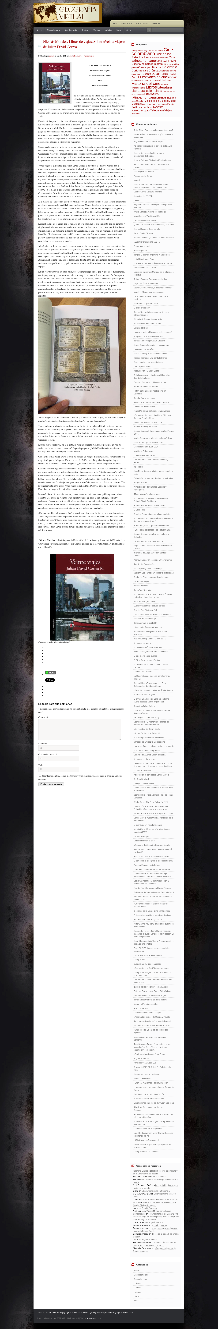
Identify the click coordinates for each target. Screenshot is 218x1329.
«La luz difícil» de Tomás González (149, 1099)
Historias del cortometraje (145, 619)
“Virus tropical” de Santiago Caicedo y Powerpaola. (150, 488)
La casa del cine (141, 328)
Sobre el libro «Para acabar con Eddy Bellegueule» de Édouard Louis (150, 684)
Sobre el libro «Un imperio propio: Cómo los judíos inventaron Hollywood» (153, 595)
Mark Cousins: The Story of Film (147, 216)
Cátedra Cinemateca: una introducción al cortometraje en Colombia (151, 882)
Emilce (136, 1202)
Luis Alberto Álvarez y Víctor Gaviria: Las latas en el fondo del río (153, 1134)
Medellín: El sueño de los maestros (149, 292)
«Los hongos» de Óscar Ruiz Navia (149, 738)
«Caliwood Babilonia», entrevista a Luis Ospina (151, 666)
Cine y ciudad (140, 960)
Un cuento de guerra (142, 643)
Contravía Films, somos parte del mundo (151, 577)
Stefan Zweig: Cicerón (143, 233)
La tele (136, 200)
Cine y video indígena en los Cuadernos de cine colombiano (152, 974)
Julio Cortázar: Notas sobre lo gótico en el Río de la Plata (153, 135)
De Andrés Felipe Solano (144, 706)
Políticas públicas (142, 107)
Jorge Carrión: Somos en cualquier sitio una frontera (153, 547)
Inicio (115, 23)
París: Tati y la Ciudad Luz (145, 1063)
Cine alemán (158, 51)
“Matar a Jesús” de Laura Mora (147, 494)
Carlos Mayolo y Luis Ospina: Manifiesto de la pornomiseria (153, 819)
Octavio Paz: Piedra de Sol (145, 610)
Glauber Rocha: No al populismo (148, 1129)
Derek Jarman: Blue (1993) (145, 623)
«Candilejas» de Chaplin (144, 455)
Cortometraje (140, 70)
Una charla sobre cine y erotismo (148, 750)
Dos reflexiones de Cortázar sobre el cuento (153, 263)
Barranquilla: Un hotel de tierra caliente (151, 1000)
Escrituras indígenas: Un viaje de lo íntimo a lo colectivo (154, 273)
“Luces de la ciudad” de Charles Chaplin (151, 402)
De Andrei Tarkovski (142, 770)
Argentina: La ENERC (143, 196)
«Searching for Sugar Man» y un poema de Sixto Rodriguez (152, 1145)
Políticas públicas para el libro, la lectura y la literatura (153, 147)
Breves (39, 30)
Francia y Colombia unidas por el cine (150, 382)
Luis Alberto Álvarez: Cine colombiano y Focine (151, 461)
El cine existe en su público (145, 656)
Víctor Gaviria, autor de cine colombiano (151, 652)
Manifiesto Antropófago (144, 451)
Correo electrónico (47, 754)
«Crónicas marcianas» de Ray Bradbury (151, 1083)
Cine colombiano (53, 30)
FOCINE (172, 77)
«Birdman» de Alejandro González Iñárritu (152, 845)
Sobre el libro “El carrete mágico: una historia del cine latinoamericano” (153, 519)
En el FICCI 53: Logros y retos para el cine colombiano (152, 949)
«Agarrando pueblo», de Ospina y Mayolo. (152, 1017)
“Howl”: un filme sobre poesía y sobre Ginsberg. (150, 1108)
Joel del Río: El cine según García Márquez (152, 888)
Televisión (157, 110)
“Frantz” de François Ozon (145, 564)
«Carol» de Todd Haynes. (145, 695)
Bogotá (146, 51)
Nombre (42, 743)
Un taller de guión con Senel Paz (148, 647)
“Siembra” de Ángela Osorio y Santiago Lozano (151, 554)
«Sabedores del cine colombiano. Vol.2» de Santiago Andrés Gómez (152, 416)
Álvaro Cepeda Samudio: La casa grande (151, 345)
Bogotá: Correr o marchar (145, 398)
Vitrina (128, 30)
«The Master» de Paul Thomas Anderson (151, 968)
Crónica (153, 70)
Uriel (135, 1220)
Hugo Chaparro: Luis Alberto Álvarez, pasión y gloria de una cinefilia (154, 942)
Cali (151, 51)
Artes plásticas (137, 51)
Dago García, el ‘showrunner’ (146, 283)
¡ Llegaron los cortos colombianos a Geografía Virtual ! (154, 1088)
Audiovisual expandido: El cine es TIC (150, 639)
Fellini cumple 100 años (144, 349)
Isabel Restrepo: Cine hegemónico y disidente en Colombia (154, 1123)
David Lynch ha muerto (144, 172)
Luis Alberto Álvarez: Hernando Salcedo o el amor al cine (153, 981)
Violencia (136, 114)
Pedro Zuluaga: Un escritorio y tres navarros (153, 560)
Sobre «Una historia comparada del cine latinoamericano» (151, 313)
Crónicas (85, 30)
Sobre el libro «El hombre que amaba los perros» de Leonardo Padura (151, 723)
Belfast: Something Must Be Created (149, 341)
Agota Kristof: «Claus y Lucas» (147, 371)
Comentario (44, 717)
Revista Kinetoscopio (148, 108)
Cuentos (96, 30)
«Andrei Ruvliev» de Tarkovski (147, 733)
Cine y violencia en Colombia (146, 1152)
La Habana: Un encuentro (145, 407)
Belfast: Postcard (141, 586)
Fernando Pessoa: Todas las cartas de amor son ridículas (153, 898)
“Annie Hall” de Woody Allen (146, 1004)
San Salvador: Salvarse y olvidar (148, 919)
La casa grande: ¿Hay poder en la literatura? (153, 332)
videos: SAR (156, 23)
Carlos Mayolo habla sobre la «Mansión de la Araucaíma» (153, 789)
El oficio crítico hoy (142, 308)
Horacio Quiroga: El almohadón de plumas (152, 160)
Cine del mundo (71, 30)
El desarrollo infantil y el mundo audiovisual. (153, 915)
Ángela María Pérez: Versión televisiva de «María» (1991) (152, 830)
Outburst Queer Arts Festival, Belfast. (149, 606)
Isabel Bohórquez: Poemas (145, 259)
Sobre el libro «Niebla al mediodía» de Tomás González (153, 796)
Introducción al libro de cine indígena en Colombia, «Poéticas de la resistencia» (151, 807)
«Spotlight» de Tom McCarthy (146, 717)
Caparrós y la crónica (143, 246)
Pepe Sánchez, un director (145, 601)
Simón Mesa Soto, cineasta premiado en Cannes (151, 166)
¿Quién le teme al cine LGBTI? (147, 242)
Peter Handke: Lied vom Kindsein (148, 362)
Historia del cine (146, 83)
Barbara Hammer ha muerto (146, 387)
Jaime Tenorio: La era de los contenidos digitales (151, 1031)
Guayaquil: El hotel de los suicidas (148, 336)
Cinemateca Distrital (151, 63)
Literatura (164, 87)
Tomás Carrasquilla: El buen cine (148, 422)
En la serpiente (140, 250)
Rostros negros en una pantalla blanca (150, 358)
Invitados (108, 30)
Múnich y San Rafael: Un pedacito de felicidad (154, 573)
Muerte (172, 100)
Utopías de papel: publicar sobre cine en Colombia (151, 535)
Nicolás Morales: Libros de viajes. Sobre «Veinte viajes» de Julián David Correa (151, 186)
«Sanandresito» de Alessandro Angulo (150, 995)
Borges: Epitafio (140, 483)
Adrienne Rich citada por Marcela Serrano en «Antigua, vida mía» (153, 1115)
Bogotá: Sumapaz (141, 1058)
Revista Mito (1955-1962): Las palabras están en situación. (153, 850)
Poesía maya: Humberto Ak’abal (147, 324)
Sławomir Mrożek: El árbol (145, 268)
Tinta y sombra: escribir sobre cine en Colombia (150, 392)
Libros (119, 30)
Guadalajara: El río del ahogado (147, 964)
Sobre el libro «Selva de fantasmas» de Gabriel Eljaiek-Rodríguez (151, 499)
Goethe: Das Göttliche (143, 672)
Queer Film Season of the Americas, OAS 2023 (154, 225)
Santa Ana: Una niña (142, 590)
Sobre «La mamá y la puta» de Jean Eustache (154, 238)
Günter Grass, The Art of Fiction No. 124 (151, 802)
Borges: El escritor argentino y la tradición (152, 255)
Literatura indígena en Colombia (148, 627)
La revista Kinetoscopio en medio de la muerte (154, 746)
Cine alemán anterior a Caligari (147, 1013)
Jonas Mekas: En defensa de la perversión (152, 411)
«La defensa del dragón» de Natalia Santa (152, 530)
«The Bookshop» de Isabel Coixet (148, 442)
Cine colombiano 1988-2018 (146, 447)
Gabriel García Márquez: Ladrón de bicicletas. (153, 478)
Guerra (156, 80)
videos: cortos (142, 23)
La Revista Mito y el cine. (144, 841)
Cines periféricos (149, 67)
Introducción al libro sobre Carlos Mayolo (151, 775)
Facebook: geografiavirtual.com (119, 1312)
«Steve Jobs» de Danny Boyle (147, 729)
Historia (165, 80)
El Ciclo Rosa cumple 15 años (147, 660)
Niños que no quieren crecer (146, 303)
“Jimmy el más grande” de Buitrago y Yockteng (154, 1103)
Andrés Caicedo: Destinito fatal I (147, 229)
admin (51, 55)
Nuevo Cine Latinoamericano (153, 104)
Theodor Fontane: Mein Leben (147, 865)
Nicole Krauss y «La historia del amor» (150, 354)
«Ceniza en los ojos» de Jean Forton (149, 1054)
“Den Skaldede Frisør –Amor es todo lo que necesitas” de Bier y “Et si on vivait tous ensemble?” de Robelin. (152, 1047)
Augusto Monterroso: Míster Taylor (148, 142)
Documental (159, 73)
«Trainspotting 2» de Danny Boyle (148, 568)
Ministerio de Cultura (156, 100)
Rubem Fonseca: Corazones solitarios (150, 279)
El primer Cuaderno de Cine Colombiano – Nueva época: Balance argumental (152, 700)
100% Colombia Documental (146, 1140)
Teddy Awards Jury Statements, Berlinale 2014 (154, 892)
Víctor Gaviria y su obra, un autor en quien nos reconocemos (154, 925)
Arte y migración (141, 1008)
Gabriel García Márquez (142, 81)
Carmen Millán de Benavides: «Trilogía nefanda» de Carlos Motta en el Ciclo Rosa (152, 875)
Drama (172, 74)
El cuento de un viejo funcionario (148, 825)
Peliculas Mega (140, 1217)
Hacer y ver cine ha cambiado (146, 1074)
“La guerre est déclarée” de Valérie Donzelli (152, 1021)
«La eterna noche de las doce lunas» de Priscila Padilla (151, 905)
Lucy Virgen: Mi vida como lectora (148, 541)
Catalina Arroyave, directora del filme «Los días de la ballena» (152, 376)
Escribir (135, 77)
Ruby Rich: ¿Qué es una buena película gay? (153, 130)
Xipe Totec (138, 467)
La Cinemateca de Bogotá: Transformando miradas (152, 677)
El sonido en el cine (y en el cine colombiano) (153, 861)
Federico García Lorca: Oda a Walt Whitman (153, 991)
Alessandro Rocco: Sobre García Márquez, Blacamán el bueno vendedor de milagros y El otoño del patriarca (154, 934)
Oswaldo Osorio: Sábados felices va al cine (152, 514)
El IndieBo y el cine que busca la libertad (151, 526)
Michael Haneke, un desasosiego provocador (153, 813)
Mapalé (137, 180)
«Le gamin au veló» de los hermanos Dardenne (150, 1038)
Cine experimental (161, 58)
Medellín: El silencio (142, 1078)
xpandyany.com (94, 1318)
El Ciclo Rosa (139, 510)
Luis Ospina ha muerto (143, 366)
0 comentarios (89, 55)
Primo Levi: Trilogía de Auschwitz (148, 319)
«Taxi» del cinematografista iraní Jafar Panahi (153, 690)
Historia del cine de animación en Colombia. (153, 856)
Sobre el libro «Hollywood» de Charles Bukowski (150, 633)
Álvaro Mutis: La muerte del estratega (150, 212)
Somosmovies (139, 1214)
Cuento (147, 73)
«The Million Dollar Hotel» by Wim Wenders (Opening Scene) (152, 711)
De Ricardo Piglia (141, 581)
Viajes (168, 110)
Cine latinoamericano (154, 58)
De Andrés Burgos (141, 836)
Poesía (170, 104)
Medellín (140, 101)
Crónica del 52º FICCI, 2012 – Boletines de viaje (152, 1068)
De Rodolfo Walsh (141, 779)
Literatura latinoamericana (145, 95)
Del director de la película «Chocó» (149, 1094)
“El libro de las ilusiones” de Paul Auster (151, 987)
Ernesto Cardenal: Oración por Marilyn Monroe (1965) (154, 432)
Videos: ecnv (126, 23)
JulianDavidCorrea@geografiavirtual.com (63, 1312)
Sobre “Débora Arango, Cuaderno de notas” (153, 288)
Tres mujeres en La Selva (145, 220)
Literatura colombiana (147, 90)
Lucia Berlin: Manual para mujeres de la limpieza (151, 297)
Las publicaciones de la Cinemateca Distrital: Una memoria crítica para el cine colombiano (153, 764)
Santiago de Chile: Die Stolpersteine (149, 742)
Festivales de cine (154, 77)
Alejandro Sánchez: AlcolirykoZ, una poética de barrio (153, 206)
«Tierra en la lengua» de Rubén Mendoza (152, 869)
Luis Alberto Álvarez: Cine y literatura (149, 755)
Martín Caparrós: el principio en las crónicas (153, 438)
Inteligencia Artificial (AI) (144, 783)
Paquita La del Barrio (143, 176)
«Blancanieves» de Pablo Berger (148, 955)
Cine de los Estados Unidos (151, 55)
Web (40, 764)
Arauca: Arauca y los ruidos (145, 427)
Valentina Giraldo (140, 1171)
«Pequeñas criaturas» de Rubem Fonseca (152, 1025)
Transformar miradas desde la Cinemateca (152, 614)
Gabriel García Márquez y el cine (148, 192)
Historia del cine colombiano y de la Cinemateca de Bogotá (149, 154)
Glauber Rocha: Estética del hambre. (149, 505)
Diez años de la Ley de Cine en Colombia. (152, 911)
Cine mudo (169, 64)
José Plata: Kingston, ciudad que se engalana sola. (153, 472)
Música (136, 104)
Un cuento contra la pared (145, 759)
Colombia (169, 67)
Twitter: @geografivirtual (93, 1312)
